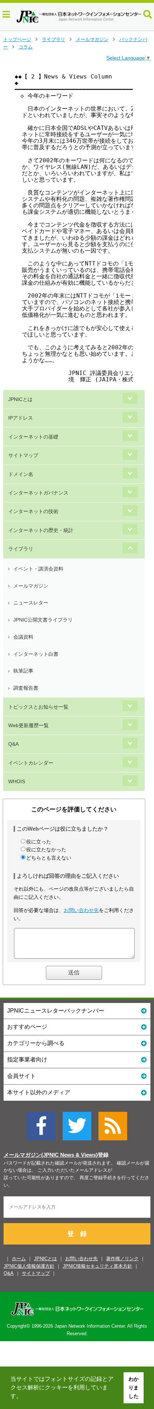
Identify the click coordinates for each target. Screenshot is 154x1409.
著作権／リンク (122, 1258)
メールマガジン (92, 39)
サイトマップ (23, 455)
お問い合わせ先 (81, 910)
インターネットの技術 (33, 511)
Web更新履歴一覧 (28, 725)
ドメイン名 (20, 474)
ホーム (19, 1258)
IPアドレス (20, 418)
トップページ (17, 39)
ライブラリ (53, 39)
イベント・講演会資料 (38, 569)
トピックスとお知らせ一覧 (38, 707)
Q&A (13, 744)
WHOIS (16, 781)
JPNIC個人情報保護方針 (29, 1266)
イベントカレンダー (30, 763)
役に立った (38, 842)
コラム (26, 47)
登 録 (77, 1233)
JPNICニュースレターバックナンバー (55, 1011)
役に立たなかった (46, 849)
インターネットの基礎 (33, 437)
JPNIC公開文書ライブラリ (43, 620)
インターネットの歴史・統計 (40, 530)
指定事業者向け (27, 1059)
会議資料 (23, 637)
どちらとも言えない (48, 858)
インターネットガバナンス (38, 493)
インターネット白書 (35, 654)
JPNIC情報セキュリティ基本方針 (97, 1266)
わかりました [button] (134, 1387)
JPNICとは (20, 399)
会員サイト (21, 1076)
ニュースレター (30, 602)
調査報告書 (25, 688)
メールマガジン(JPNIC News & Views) (51, 1155)
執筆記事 (23, 671)
